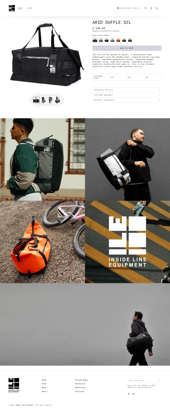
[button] (145, 8)
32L (129, 77)
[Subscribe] (160, 380)
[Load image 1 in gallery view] (36, 100)
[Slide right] (63, 100)
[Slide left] (30, 100)
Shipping (95, 31)
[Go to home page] (11, 8)
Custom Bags (81, 380)
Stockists (80, 384)
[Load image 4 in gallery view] (57, 100)
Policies (79, 391)
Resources (80, 387)
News (44, 387)
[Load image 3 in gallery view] (50, 100)
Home (44, 380)
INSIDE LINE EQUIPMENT (24, 405)
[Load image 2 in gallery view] (43, 100)
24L (112, 77)
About (44, 391)
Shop (44, 384)
